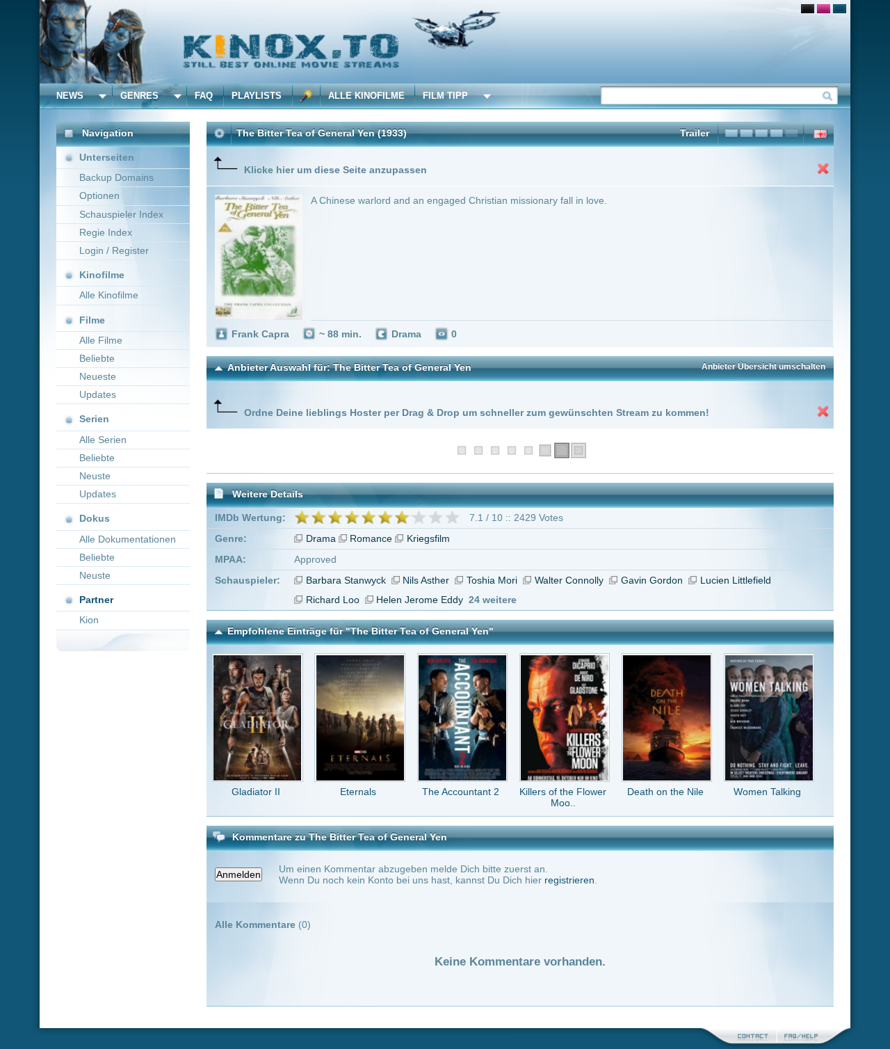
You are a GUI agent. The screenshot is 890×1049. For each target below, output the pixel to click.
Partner (96, 599)
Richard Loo (332, 599)
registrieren (569, 880)
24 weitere (493, 599)
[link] (445, 41)
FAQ (204, 95)
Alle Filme (100, 340)
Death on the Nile (665, 791)
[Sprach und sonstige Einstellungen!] (306, 96)
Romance (371, 538)
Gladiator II (256, 791)
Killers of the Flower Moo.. (562, 797)
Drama (321, 538)
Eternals (358, 791)
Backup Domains (116, 177)
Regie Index (105, 232)
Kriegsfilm (428, 538)
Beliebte (97, 358)
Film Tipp (445, 95)
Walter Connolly (569, 580)
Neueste (97, 376)
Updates (97, 394)
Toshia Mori (492, 580)
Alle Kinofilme (366, 95)
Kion (89, 619)
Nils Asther (426, 580)
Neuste (95, 475)
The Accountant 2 (460, 791)
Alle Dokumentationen (127, 539)
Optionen (99, 195)
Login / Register (114, 250)
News (69, 95)
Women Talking (767, 791)
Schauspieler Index (121, 214)
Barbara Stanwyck (346, 580)
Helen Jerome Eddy (419, 599)
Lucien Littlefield (735, 580)
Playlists (257, 95)
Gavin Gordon (652, 580)
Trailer (694, 132)
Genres (139, 95)
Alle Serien (103, 439)
